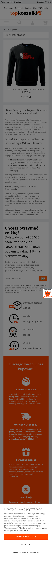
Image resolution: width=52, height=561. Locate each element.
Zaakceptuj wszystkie (26, 537)
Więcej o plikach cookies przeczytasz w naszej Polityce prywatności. (25, 529)
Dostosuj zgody (26, 545)
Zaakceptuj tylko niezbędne (26, 552)
